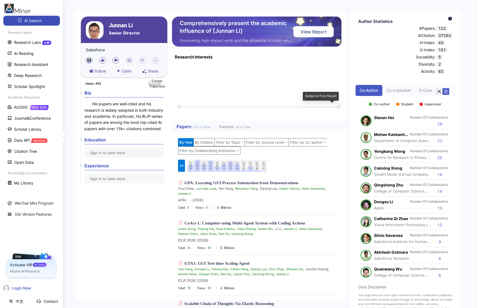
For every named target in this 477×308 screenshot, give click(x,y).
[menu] (31, 102)
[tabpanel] (405, 187)
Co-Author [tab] (369, 90)
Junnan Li (121, 25)
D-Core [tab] (425, 90)
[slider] (179, 107)
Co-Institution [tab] (398, 90)
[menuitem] (31, 21)
